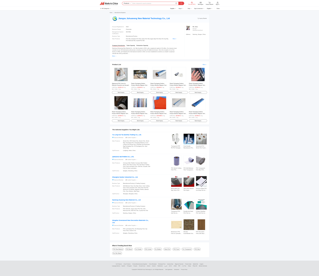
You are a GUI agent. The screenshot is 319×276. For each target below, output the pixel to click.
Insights (201, 264)
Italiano (148, 266)
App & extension (198, 8)
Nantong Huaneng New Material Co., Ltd (126, 200)
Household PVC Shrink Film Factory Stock (201, 147)
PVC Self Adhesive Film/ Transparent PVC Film (188, 169)
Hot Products (119, 264)
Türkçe (189, 266)
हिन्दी (179, 266)
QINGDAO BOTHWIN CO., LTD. (123, 157)
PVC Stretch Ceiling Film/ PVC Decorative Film (176, 169)
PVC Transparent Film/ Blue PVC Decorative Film (200, 169)
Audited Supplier (132, 137)
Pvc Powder (138, 249)
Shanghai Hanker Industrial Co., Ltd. (125, 177)
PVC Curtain (148, 249)
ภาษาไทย (184, 266)
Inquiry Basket (202, 18)
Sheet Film (167, 249)
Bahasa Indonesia (203, 266)
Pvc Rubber (158, 249)
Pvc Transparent (187, 249)
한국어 (170, 266)
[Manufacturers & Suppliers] (109, 3)
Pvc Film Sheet (117, 253)
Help (189, 8)
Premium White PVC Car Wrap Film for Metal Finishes (201, 190)
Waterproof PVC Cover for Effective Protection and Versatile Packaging (120, 85)
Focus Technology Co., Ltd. (149, 269)
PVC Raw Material (118, 249)
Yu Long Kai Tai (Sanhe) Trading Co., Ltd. (126, 135)
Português (129, 266)
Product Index (188, 264)
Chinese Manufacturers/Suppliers (139, 264)
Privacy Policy (184, 269)
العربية (165, 266)
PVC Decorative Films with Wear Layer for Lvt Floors (201, 233)
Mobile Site (195, 264)
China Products (127, 264)
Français (135, 266)
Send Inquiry (121, 92)
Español (123, 266)
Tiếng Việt (195, 266)
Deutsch (154, 266)
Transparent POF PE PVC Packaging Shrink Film (176, 147)
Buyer (180, 8)
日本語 (175, 266)
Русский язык (142, 266)
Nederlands (160, 266)
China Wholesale (153, 264)
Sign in (217, 4)
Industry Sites (170, 264)
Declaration (176, 269)
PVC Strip (197, 249)
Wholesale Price (161, 264)
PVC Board (129, 249)
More (174, 38)
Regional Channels (179, 264)
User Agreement (168, 269)
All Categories (105, 8)
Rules (218, 8)
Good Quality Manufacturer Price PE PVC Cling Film (189, 147)
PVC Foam (176, 249)
